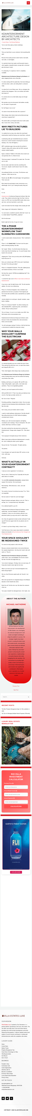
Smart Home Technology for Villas (10, 1052)
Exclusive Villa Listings (7, 1073)
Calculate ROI (16, 806)
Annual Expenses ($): (9, 798)
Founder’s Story (5, 1064)
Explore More (16, 872)
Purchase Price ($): (9, 783)
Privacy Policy (5, 1077)
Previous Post (16, 686)
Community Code (6, 1065)
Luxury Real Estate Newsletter (9, 1075)
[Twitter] (7, 1098)
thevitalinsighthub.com (7, 1083)
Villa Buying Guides (6, 1054)
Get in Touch (5, 1057)
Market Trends (5, 1048)
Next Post (16, 690)
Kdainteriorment (5, 196)
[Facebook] (3, 1098)
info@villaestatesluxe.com (8, 1089)
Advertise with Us (6, 1069)
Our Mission (4, 1055)
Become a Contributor (7, 1071)
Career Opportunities (6, 1067)
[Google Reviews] (11, 1098)
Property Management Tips (8, 1050)
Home (3, 1044)
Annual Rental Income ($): (10, 790)
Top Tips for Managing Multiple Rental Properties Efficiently (16, 713)
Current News (5, 42)
